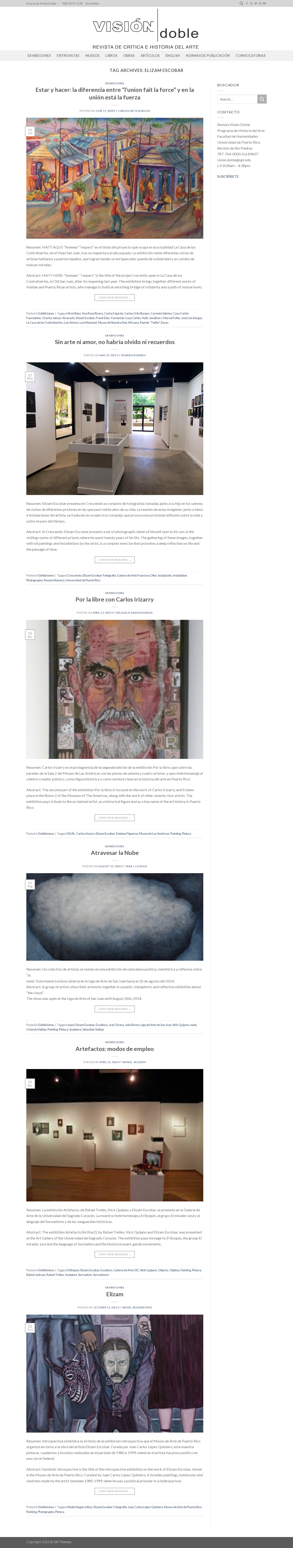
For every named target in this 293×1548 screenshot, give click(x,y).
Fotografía (109, 575)
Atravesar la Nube (115, 852)
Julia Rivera (132, 1025)
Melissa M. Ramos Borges (134, 612)
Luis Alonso (71, 322)
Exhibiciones (39, 55)
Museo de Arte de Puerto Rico (183, 1507)
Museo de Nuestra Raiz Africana (118, 322)
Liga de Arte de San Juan (156, 1025)
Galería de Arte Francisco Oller (137, 575)
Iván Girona (116, 1025)
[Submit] (262, 99)
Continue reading (114, 297)
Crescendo (74, 575)
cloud (70, 1025)
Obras (128, 55)
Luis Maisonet (88, 322)
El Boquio (73, 1270)
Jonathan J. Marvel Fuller (164, 318)
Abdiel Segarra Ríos (137, 1307)
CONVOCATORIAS (251, 55)
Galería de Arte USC (126, 1270)
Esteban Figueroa (127, 833)
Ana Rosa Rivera (92, 313)
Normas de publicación (208, 55)
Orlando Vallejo (36, 1029)
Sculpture (75, 1029)
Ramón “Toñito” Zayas (154, 322)
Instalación (165, 575)
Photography (34, 580)
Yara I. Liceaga (136, 866)
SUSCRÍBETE (228, 176)
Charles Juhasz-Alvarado (58, 318)
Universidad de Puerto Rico (82, 580)
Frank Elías (103, 318)
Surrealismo (101, 1275)
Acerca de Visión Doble (41, 3)
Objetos (174, 1270)
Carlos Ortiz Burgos (134, 110)
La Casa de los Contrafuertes (44, 322)
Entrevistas (68, 55)
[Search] (241, 3)
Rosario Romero (133, 355)
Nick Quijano (181, 1025)
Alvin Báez (74, 313)
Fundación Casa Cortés (126, 318)
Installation (180, 575)
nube (193, 1025)
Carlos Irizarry (85, 833)
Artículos (150, 55)
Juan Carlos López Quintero (145, 1507)
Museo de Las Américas (154, 833)
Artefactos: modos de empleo (115, 1048)
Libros (111, 55)
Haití (145, 318)
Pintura (186, 833)
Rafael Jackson (134, 1062)
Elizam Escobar (85, 318)
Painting (176, 833)
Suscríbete (92, 3)
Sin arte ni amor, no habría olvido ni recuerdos (115, 341)
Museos (92, 55)
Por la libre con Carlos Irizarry (115, 599)
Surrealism (85, 1275)
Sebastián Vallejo (93, 1029)
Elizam (114, 1294)
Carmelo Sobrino (161, 313)
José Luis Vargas (191, 318)
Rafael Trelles (55, 1275)
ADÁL (71, 833)
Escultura (102, 1025)
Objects (163, 1270)
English (172, 55)
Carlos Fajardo (113, 313)
